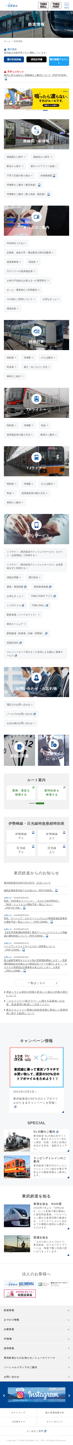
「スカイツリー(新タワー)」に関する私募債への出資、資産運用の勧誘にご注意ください (35, 1003)
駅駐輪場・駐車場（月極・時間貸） (25, 633)
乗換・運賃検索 (15, 586)
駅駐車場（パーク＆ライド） (22, 614)
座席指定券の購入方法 (18, 434)
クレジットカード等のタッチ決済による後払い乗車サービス (35, 654)
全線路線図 (46, 175)
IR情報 (8, 1338)
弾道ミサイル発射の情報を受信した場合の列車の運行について (37, 994)
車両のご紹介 (14, 376)
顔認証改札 (12, 642)
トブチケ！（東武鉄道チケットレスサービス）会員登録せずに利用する (35, 566)
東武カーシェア (15, 624)
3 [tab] (39, 110)
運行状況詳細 (14, 59)
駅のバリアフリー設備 (42, 166)
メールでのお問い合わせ (20, 714)
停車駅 (27, 357)
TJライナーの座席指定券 (20, 271)
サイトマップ (18, 1412)
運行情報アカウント (59, 61)
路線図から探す (15, 157)
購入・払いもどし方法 (35, 367)
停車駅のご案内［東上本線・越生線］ (27, 194)
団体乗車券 (12, 262)
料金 (43, 425)
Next (65, 99)
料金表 (10, 367)
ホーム (7, 41)
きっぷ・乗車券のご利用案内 (22, 290)
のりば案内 (47, 357)
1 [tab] (27, 110)
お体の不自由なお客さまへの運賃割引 (27, 280)
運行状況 (33, 577)
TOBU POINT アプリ (42, 596)
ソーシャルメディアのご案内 (20, 1367)
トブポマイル (14, 605)
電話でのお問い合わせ (18, 704)
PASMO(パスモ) (15, 243)
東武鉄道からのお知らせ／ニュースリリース (29, 1357)
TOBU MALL (38, 605)
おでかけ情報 (11, 1319)
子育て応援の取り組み (18, 175)
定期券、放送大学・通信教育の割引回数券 (29, 252)
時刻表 (10, 357)
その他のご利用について (20, 299)
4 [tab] (45, 110)
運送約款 (11, 308)
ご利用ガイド (18, 1422)
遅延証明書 (36, 59)
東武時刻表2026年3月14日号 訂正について (27, 883)
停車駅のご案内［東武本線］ (22, 184)
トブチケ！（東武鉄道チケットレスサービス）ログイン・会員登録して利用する (35, 553)
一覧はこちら (36, 982)
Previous (7, 99)
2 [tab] (33, 110)
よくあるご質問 (35, 1431)
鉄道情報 (9, 1310)
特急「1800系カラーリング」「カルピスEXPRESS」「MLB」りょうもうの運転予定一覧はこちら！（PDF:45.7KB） (32, 904)
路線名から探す (41, 157)
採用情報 (9, 1348)
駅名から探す (14, 166)
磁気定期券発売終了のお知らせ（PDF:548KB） (29, 890)
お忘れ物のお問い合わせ (20, 723)
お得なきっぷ (50, 299)
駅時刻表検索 (41, 586)
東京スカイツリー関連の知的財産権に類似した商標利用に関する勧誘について (37, 1012)
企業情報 (9, 1329)
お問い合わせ (11, 1376)
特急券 (32, 262)
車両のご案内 (47, 434)
